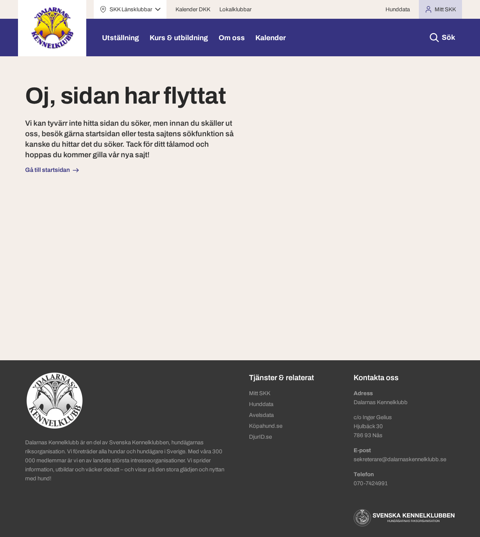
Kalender (270, 38)
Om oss (232, 38)
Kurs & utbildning (179, 38)
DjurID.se (260, 437)
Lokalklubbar (235, 9)
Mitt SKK (259, 393)
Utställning (120, 38)
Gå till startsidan (47, 170)
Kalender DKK (193, 9)
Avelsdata (261, 415)
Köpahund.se (265, 426)
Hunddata (398, 9)
